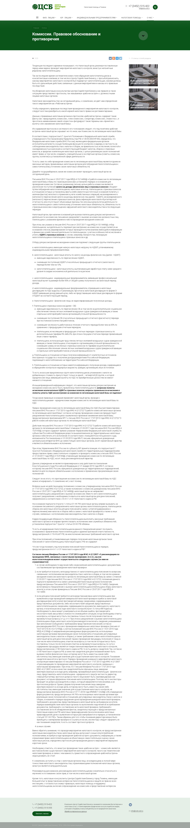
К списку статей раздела (141, 58)
